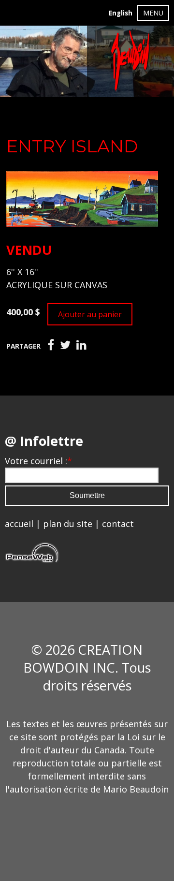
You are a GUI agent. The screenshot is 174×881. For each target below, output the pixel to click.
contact (118, 523)
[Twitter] (65, 345)
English (120, 13)
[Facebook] (50, 345)
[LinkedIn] (81, 345)
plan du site (67, 523)
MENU (153, 12)
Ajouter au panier (90, 314)
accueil (19, 523)
